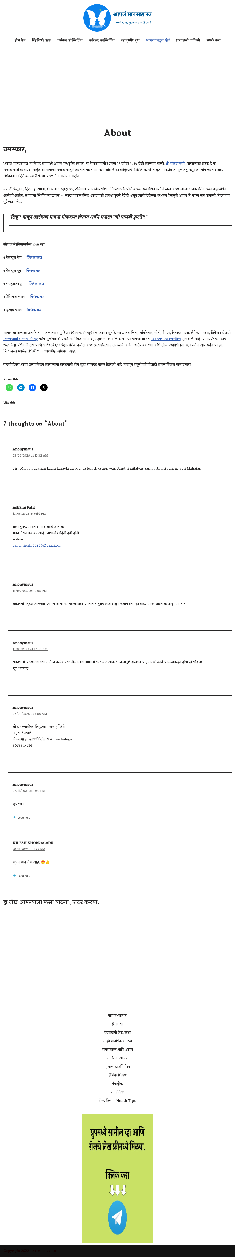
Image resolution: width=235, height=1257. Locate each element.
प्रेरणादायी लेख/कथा (117, 1033)
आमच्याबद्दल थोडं (158, 41)
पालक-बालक (117, 1015)
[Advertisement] (117, 80)
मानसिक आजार (117, 1058)
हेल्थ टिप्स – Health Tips (117, 1101)
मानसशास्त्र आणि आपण (117, 1050)
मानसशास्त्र (48, 1251)
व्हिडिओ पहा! (41, 41)
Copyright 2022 (16, 1251)
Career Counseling (166, 339)
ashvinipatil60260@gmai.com (37, 545)
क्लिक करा (34, 258)
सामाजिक (117, 1092)
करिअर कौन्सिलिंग (102, 41)
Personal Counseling (20, 339)
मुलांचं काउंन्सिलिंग (117, 1067)
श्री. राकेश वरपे (175, 164)
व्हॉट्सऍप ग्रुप (130, 41)
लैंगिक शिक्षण (117, 1075)
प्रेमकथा (117, 1024)
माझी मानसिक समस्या (117, 1041)
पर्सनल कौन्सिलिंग (69, 41)
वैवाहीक (117, 1084)
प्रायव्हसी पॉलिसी (188, 41)
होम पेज (20, 41)
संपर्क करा (214, 41)
